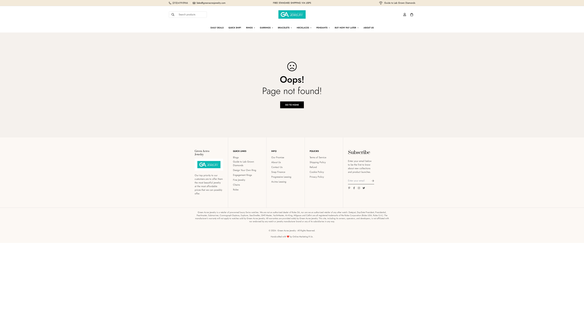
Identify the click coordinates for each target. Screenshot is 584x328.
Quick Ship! (234, 27)
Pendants (321, 27)
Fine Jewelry (239, 180)
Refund (313, 167)
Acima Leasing (278, 181)
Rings (249, 27)
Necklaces (303, 27)
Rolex (236, 189)
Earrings (265, 27)
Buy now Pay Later (345, 27)
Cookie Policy (317, 172)
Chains (236, 184)
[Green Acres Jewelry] (292, 14)
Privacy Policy (317, 177)
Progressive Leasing (281, 177)
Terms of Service (318, 157)
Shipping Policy (318, 162)
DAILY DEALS (217, 27)
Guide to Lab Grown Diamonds (243, 163)
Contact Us (276, 167)
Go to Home (292, 104)
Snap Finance (278, 172)
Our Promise (277, 157)
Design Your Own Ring (244, 170)
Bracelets (283, 27)
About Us (368, 27)
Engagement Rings (242, 175)
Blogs (236, 157)
